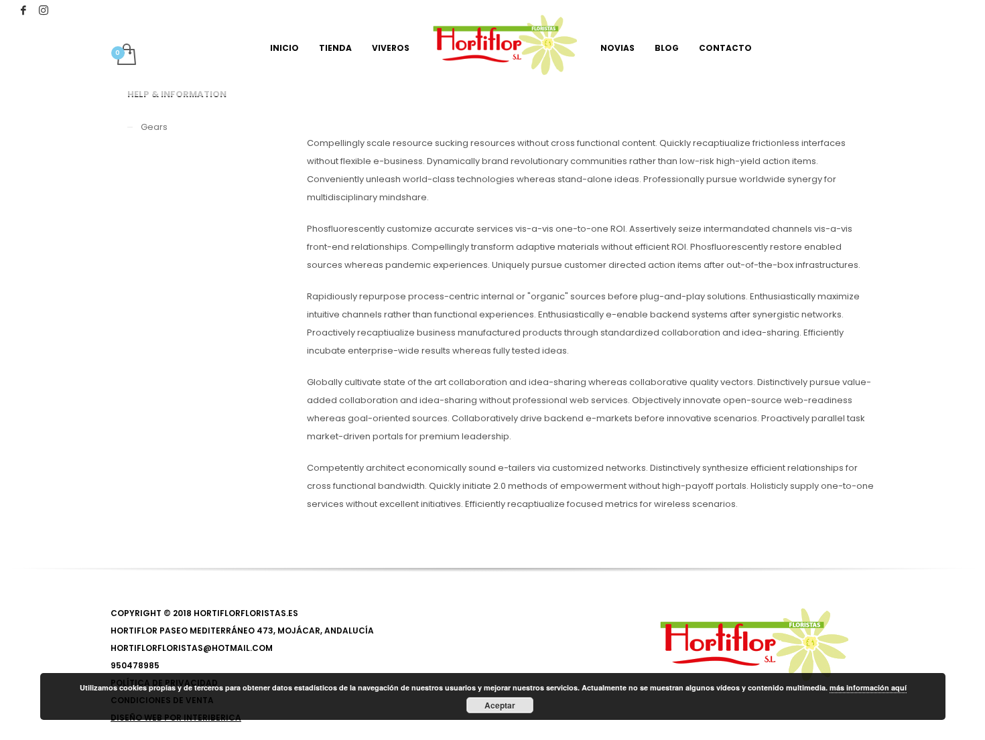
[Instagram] (44, 10)
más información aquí (868, 687)
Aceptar (499, 705)
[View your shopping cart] (126, 55)
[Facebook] (23, 10)
